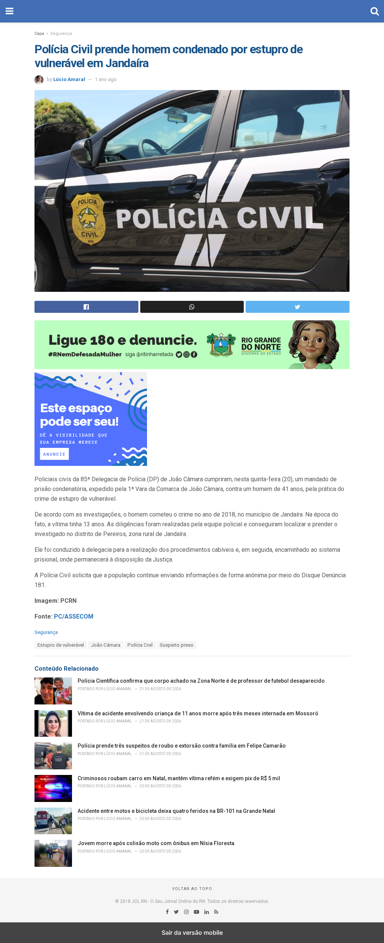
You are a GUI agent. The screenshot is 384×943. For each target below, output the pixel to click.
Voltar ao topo (192, 888)
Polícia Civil (140, 645)
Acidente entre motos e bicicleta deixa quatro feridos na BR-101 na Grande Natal (176, 811)
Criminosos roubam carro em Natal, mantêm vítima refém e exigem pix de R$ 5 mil (179, 778)
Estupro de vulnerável (61, 645)
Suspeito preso (177, 645)
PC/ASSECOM (74, 616)
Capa (39, 33)
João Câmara (105, 645)
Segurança (61, 33)
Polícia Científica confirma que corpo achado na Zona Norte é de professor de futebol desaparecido (201, 681)
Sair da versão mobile (192, 932)
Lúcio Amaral (69, 79)
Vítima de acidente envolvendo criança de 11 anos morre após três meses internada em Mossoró (198, 713)
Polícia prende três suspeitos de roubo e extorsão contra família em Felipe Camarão (182, 746)
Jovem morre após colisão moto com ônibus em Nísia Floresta (156, 843)
